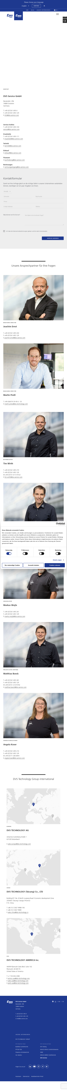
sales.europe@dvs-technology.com (19, 844)
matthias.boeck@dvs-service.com (15, 687)
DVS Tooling (43, 1046)
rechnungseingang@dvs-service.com (17, 167)
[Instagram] (38, 1066)
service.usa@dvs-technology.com (19, 978)
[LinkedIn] (30, 1066)
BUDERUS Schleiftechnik (22, 1046)
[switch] (25, 553)
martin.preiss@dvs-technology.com (16, 404)
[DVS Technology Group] (9, 16)
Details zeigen (57, 560)
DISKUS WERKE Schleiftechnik (48, 1055)
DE (55, 1001)
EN (59, 1001)
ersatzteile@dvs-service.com (14, 139)
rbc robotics (19, 1055)
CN (63, 1001)
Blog (32, 10)
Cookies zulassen (54, 565)
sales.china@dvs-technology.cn (18, 912)
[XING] (42, 1066)
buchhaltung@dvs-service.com (15, 160)
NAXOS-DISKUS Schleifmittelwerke (49, 1049)
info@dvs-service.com (12, 115)
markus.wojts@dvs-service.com (15, 616)
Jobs (27, 10)
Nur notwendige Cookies (12, 565)
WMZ (41, 1052)
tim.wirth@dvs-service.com (13, 477)
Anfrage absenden (53, 238)
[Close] (44, 6)
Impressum (18, 1076)
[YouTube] (34, 1066)
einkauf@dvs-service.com (13, 153)
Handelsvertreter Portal (37, 1076)
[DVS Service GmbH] (18, 16)
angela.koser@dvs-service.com (15, 758)
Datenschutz (26, 1076)
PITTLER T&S (19, 1049)
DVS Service (43, 1058)
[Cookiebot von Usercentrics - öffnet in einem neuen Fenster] (57, 523)
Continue (36, 5)
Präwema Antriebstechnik (22, 1052)
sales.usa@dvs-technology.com (18, 981)
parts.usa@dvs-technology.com (18, 983)
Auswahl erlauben (33, 565)
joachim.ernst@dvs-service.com (15, 338)
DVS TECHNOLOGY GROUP (23, 1039)
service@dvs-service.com (11, 129)
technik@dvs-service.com (13, 146)
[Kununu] (47, 1066)
